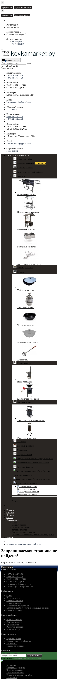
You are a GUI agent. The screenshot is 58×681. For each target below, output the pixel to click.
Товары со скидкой (15, 646)
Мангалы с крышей (26, 229)
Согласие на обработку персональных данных (33, 534)
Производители (13, 638)
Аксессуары (22, 360)
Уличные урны (23, 402)
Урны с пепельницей (27, 438)
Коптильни (31, 483)
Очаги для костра (24, 267)
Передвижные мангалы (28, 212)
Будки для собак (24, 159)
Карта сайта (11, 643)
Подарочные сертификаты (18, 641)
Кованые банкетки (25, 467)
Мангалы (20, 176)
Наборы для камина (43, 458)
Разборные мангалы (26, 247)
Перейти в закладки (23, 7)
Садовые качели (24, 454)
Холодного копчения (27, 494)
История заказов (14, 622)
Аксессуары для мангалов (29, 264)
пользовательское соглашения (27, 658)
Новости (10, 510)
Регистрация (12, 25)
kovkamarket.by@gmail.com (18, 102)
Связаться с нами (14, 610)
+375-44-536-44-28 (14, 78)
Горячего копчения (26, 489)
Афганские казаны (25, 307)
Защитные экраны (41, 479)
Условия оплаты (19, 530)
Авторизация (12, 27)
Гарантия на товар (20, 527)
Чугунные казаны (25, 325)
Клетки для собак (24, 168)
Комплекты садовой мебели (29, 172)
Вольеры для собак (31, 163)
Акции (15, 501)
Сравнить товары (22, 15)
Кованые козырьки (25, 446)
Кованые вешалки (40, 463)
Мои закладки (12, 624)
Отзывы (10, 512)
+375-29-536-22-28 (14, 75)
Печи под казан (23, 363)
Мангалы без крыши (26, 194)
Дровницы (21, 450)
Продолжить (7, 8)
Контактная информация (23, 532)
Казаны (20, 272)
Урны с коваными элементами (31, 420)
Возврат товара (19, 525)
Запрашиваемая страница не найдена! (23, 544)
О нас (14, 522)
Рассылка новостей (15, 627)
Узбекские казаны (25, 290)
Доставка (10, 515)
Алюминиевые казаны (27, 342)
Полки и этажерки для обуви (19, 675)
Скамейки (21, 441)
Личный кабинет (14, 39)
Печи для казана (24, 381)
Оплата (9, 517)
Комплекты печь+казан (28, 399)
